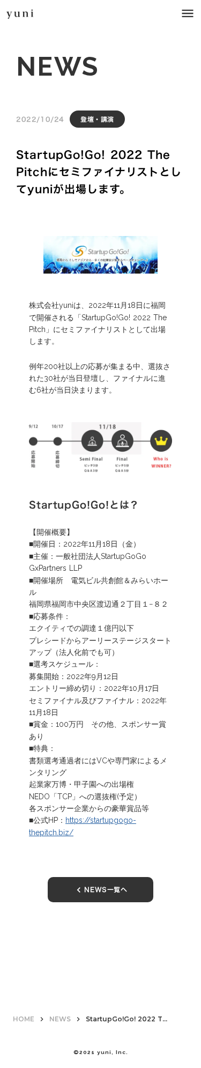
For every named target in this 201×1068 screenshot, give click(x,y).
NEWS (60, 1019)
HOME (23, 1019)
